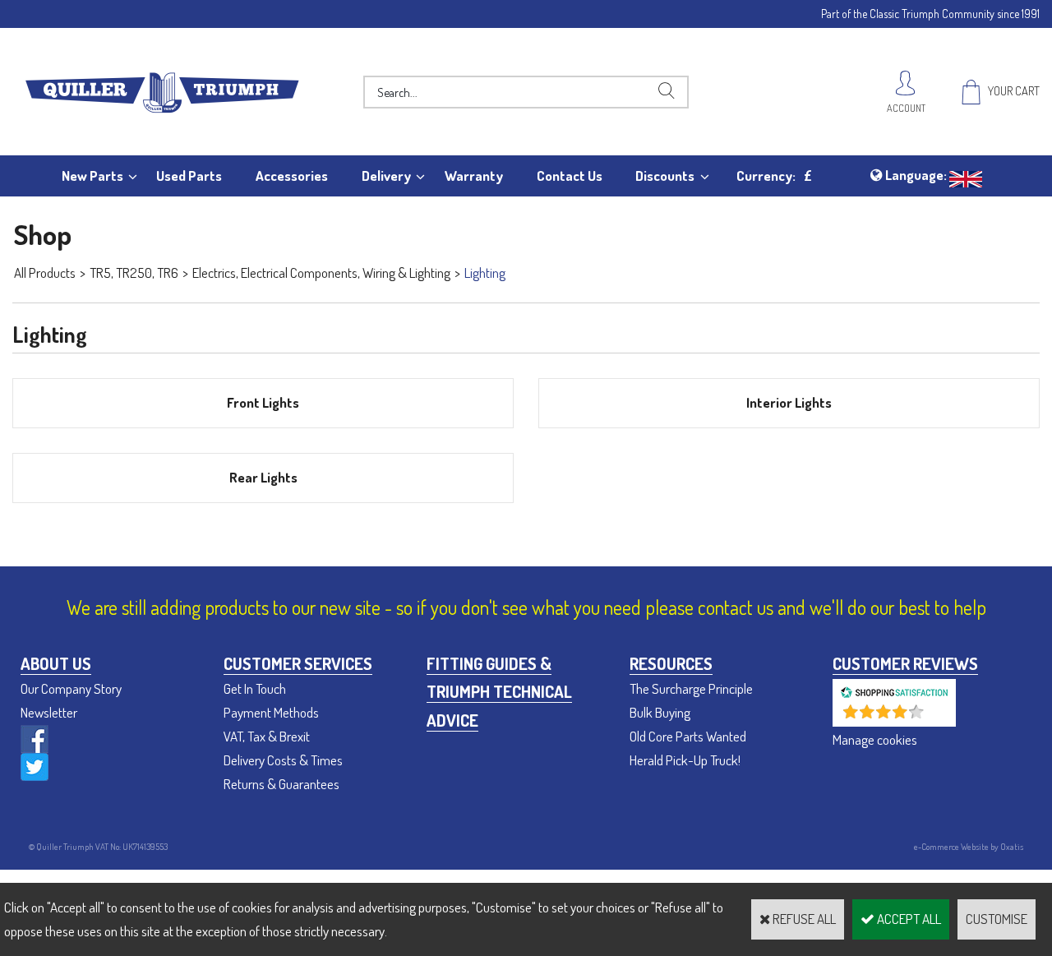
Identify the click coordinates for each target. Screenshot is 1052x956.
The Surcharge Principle (691, 688)
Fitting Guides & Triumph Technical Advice (499, 692)
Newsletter (49, 712)
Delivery (386, 175)
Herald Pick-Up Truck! (685, 760)
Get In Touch (255, 688)
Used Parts (189, 175)
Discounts (664, 175)
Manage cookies (875, 739)
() (937, 718)
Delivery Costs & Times (283, 760)
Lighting (484, 272)
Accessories (292, 175)
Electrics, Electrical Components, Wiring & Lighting (321, 272)
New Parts (92, 175)
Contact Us (569, 175)
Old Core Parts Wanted (688, 736)
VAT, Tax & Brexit (267, 736)
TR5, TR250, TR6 (134, 272)
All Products (45, 272)
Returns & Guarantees (281, 783)
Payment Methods (271, 712)
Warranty (474, 175)
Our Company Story (71, 688)
